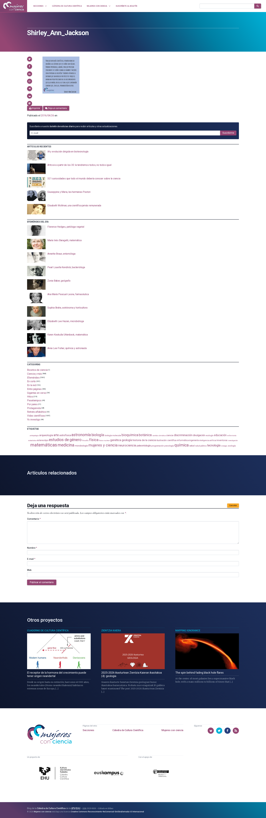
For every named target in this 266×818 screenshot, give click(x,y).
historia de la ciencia (144, 440)
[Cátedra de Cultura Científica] (56, 773)
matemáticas (43, 445)
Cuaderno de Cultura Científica (48, 630)
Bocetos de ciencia (37, 369)
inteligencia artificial (207, 440)
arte (56, 435)
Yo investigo (33, 419)
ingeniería (194, 440)
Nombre (32, 548)
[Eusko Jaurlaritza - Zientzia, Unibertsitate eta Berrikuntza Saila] (161, 773)
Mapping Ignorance (187, 630)
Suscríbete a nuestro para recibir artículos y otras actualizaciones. (74, 126)
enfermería (231, 436)
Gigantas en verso (36, 392)
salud (192, 445)
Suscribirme (228, 133)
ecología (209, 435)
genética (115, 440)
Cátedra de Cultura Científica (127, 730)
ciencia (169, 435)
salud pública (201, 446)
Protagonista (34, 408)
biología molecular (113, 435)
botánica (145, 435)
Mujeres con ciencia (172, 730)
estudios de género (65, 439)
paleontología (144, 445)
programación (157, 446)
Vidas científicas (36, 415)
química (181, 445)
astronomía (81, 435)
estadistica (32, 441)
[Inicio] (13, 6)
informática (183, 440)
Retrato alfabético (36, 411)
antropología (34, 436)
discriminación (183, 435)
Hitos (30, 396)
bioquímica (130, 435)
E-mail (31, 559)
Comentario (34, 519)
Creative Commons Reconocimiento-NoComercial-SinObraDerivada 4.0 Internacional (107, 812)
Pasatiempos (34, 400)
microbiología (81, 445)
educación (220, 435)
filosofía (85, 441)
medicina (66, 445)
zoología (232, 446)
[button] (29, 59)
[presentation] (133, 155)
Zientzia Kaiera (111, 630)
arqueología (46, 435)
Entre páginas (34, 389)
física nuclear (104, 441)
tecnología (213, 445)
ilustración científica (166, 440)
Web (29, 570)
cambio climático (159, 436)
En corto (31, 381)
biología (97, 435)
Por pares (32, 404)
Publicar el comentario (42, 582)
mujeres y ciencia (103, 445)
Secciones (88, 730)
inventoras (222, 440)
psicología (169, 446)
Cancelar (233, 505)
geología (127, 440)
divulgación (199, 435)
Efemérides (33, 377)
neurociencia (127, 445)
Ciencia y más (34, 373)
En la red (31, 385)
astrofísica (65, 435)
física (94, 440)
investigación (233, 441)
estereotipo (42, 440)
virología (224, 446)
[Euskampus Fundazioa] (109, 773)
